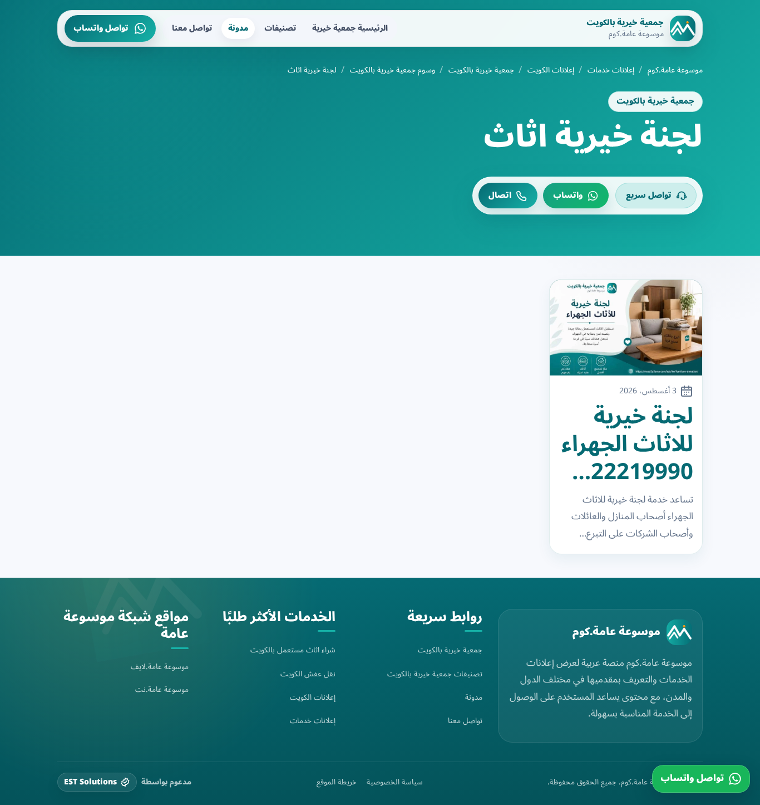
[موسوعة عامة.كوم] (679, 632)
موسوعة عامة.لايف (160, 666)
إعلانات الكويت (550, 70)
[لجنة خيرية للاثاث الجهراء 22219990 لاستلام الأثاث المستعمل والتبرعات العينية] (626, 327)
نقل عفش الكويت (307, 674)
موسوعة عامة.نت (162, 689)
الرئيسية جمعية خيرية (350, 28)
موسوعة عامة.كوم (675, 70)
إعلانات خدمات (611, 70)
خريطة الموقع (337, 782)
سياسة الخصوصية (395, 782)
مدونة (238, 28)
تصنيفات (280, 28)
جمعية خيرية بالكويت (481, 70)
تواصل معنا (192, 28)
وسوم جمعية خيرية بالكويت (392, 70)
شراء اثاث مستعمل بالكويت (292, 650)
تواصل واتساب (101, 28)
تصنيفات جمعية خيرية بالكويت (434, 674)
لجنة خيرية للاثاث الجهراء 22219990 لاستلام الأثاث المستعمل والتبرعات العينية (627, 444)
